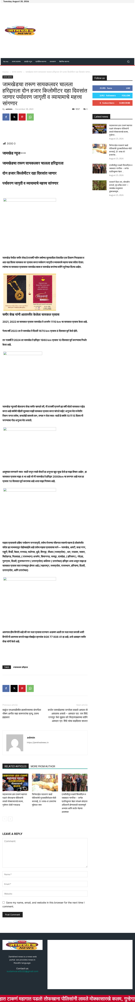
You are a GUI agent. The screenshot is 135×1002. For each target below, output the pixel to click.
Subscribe (124, 103)
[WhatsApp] (30, 117)
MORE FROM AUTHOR (43, 766)
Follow (126, 95)
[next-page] (10, 819)
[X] (14, 117)
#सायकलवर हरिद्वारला (20, 667)
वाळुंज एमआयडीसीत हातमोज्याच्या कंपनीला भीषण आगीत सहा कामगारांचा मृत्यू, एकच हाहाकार (21, 713)
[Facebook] (5, 117)
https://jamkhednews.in (38, 742)
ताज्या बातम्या (17, 71)
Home (5, 71)
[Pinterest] (22, 117)
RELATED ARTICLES (16, 766)
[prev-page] (4, 819)
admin (9, 109)
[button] (128, 61)
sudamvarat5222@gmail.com (22, 971)
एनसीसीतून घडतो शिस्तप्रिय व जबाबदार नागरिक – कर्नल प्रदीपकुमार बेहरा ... (120, 168)
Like (128, 88)
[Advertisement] (88, 31)
